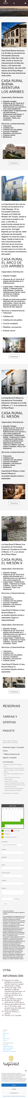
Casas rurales (6, 1033)
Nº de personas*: (5, 872)
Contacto (5, 1040)
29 (18, 823)
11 (18, 157)
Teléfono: (4, 880)
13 (20, 157)
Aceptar (14, 1085)
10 (17, 497)
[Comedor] (14, 352)
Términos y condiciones (8, 1048)
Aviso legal (23, 1096)
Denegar (14, 1089)
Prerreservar (14, 162)
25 (6, 823)
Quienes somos (6, 1038)
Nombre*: (4, 849)
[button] (26, 1070)
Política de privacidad (15, 1096)
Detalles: (3, 888)
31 (3, 825)
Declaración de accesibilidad (9, 1051)
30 (22, 823)
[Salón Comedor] (14, 498)
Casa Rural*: (4, 841)
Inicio (4, 1031)
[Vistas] (14, 158)
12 (19, 157)
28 (15, 823)
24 (3, 823)
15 (20, 686)
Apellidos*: (4, 857)
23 (22, 820)
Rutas (4, 1035)
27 (12, 823)
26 (9, 823)
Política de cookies (6, 1096)
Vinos (4, 1037)
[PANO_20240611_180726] (14, 687)
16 (21, 686)
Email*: (3, 865)
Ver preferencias (14, 1093)
